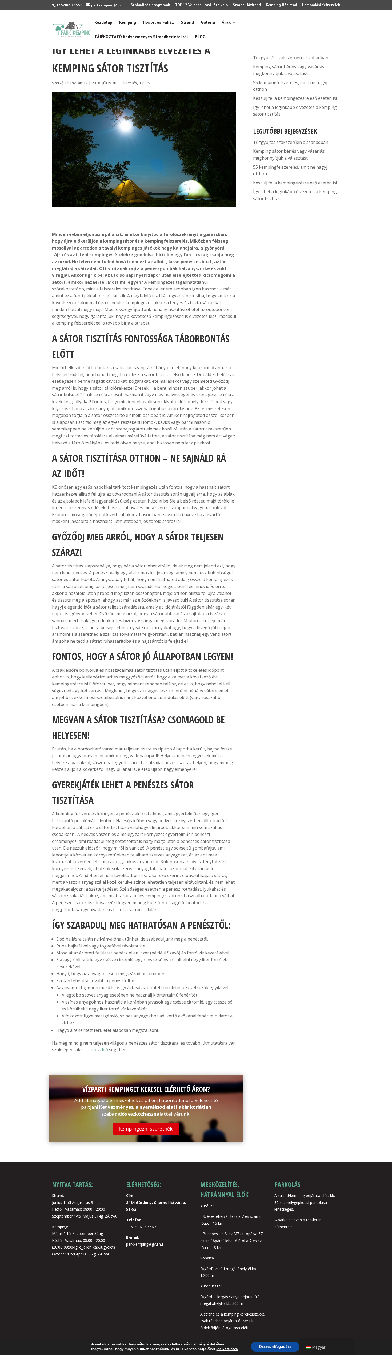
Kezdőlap (103, 22)
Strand (187, 22)
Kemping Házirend (281, 5)
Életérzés (129, 82)
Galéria (208, 22)
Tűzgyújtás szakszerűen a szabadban (290, 58)
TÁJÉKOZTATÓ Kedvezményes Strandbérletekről (141, 37)
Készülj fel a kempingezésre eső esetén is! (295, 98)
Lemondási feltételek (321, 5)
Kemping (127, 22)
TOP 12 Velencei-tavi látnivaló (201, 5)
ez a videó (98, 1050)
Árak (226, 22)
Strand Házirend (247, 5)
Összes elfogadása (275, 1346)
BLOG (200, 37)
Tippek (145, 82)
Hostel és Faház (158, 22)
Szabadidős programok (150, 5)
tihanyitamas (76, 82)
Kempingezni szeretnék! (146, 1128)
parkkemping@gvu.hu (144, 1244)
